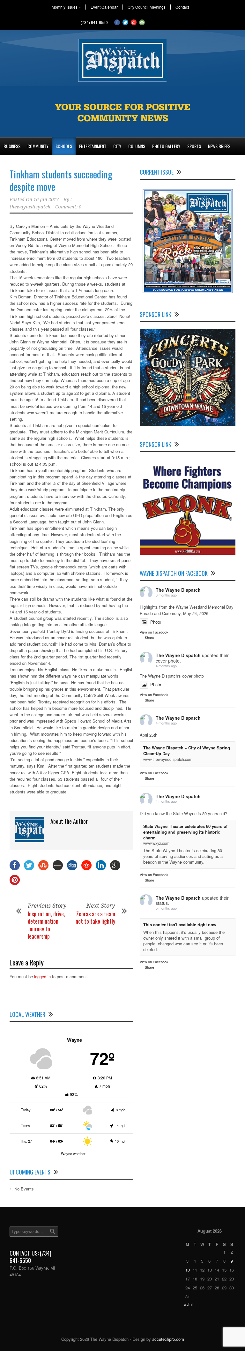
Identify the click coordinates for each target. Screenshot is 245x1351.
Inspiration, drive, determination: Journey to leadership (46, 925)
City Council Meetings (147, 7)
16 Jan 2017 (46, 199)
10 (187, 1270)
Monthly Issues (66, 7)
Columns (136, 146)
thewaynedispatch (30, 207)
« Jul (188, 1305)
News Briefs (219, 146)
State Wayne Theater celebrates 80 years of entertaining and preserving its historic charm (185, 832)
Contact (182, 7)
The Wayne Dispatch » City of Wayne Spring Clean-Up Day (186, 750)
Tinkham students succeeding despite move (61, 180)
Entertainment (92, 146)
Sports (194, 146)
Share (149, 637)
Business (12, 146)
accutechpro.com (168, 1339)
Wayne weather (73, 1153)
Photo (155, 622)
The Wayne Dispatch (178, 590)
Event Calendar (104, 7)
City (117, 146)
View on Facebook (154, 631)
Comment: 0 (68, 207)
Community (37, 146)
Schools (64, 146)
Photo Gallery (166, 146)
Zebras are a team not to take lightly (95, 917)
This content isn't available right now (179, 924)
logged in (42, 976)
